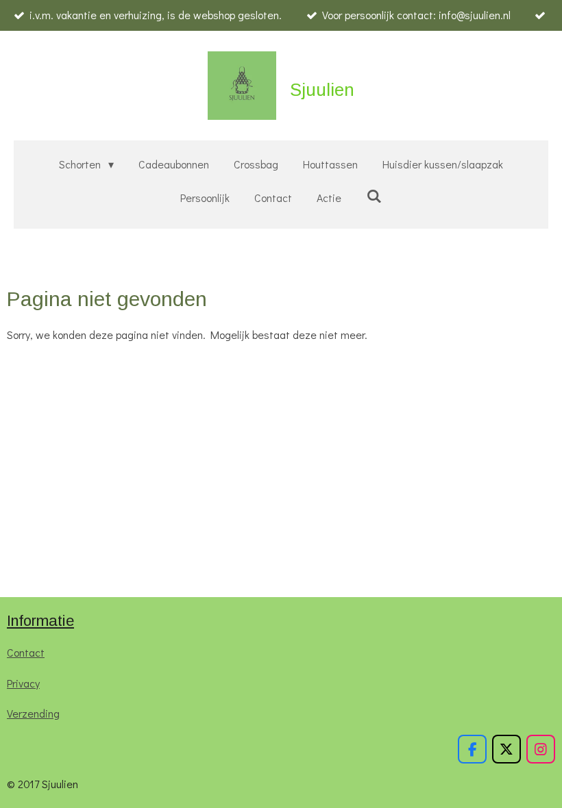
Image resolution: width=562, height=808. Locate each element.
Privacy (23, 683)
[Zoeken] (373, 195)
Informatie (40, 620)
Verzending (33, 713)
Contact (26, 652)
